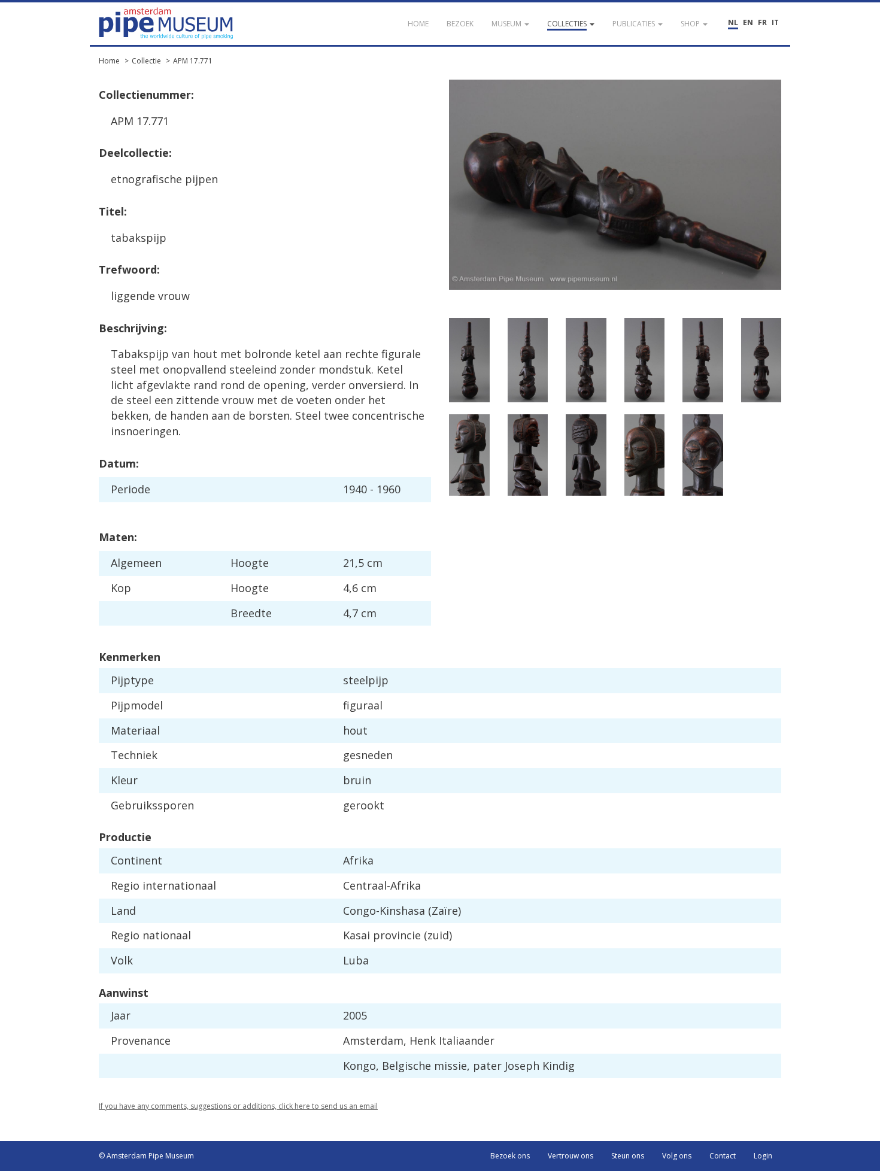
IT (775, 22)
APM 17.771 (193, 61)
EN (748, 22)
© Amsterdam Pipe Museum (146, 1156)
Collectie (146, 61)
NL (733, 22)
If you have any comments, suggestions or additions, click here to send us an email (238, 1106)
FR (762, 22)
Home (109, 61)
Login (763, 1156)
